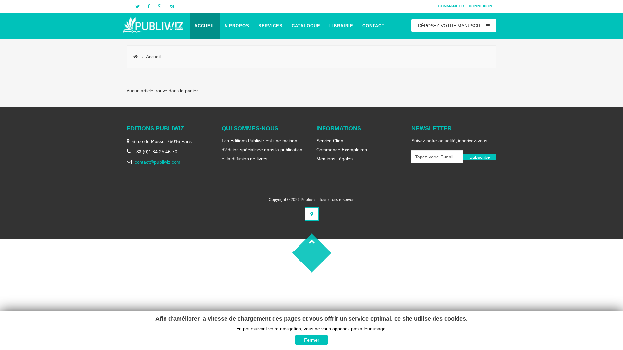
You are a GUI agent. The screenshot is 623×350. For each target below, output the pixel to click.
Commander (451, 6)
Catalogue (306, 25)
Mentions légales (334, 158)
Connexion (480, 6)
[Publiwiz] (153, 24)
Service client (330, 140)
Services (270, 25)
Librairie (341, 25)
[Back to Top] (311, 252)
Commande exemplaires (341, 149)
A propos (236, 25)
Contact (373, 25)
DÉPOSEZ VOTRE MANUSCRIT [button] (452, 25)
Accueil (204, 25)
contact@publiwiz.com (157, 162)
